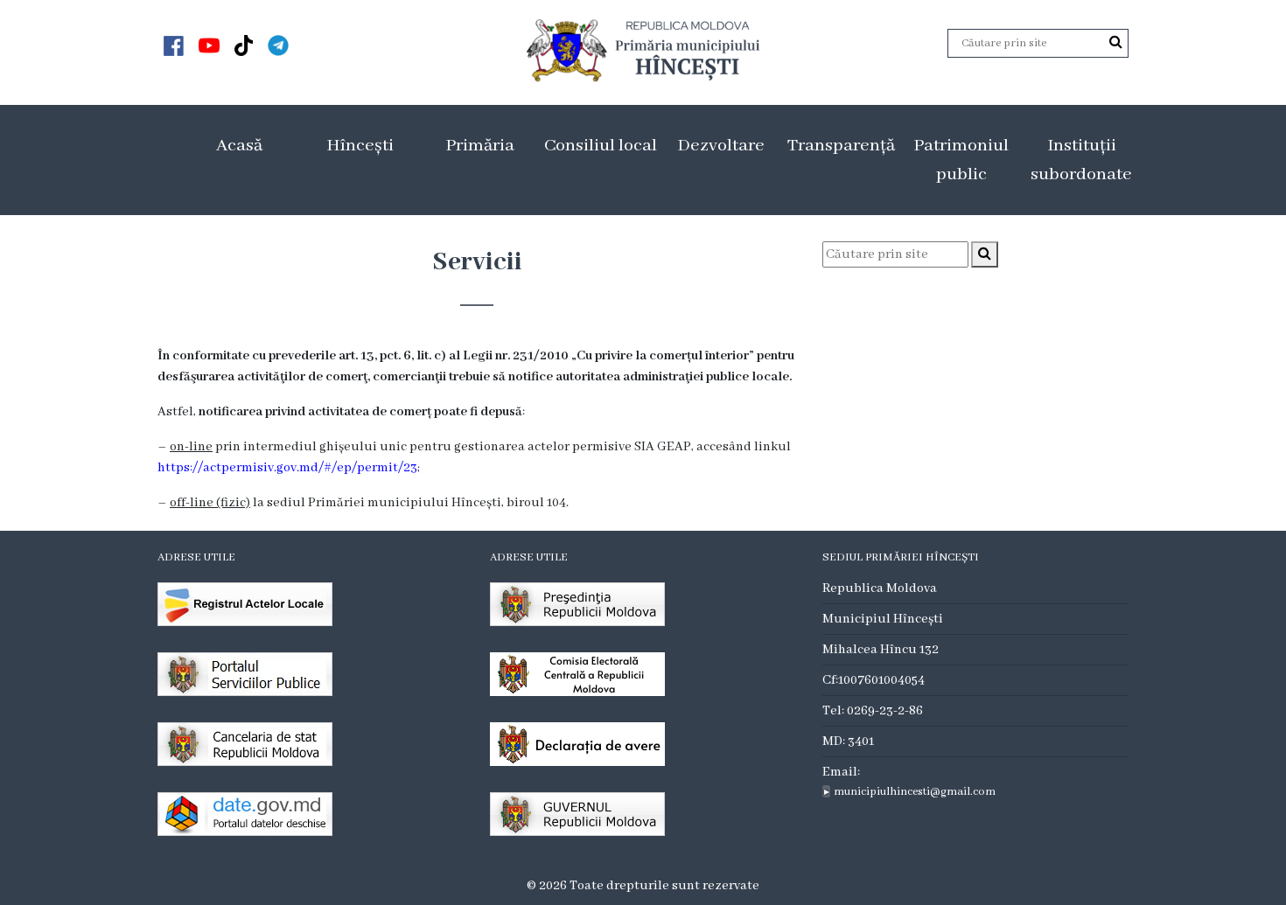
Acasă (239, 146)
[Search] (1116, 42)
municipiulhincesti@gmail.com (915, 791)
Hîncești (360, 146)
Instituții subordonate (1081, 160)
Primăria (479, 146)
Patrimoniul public (961, 160)
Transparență (841, 146)
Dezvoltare (721, 146)
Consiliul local (600, 146)
